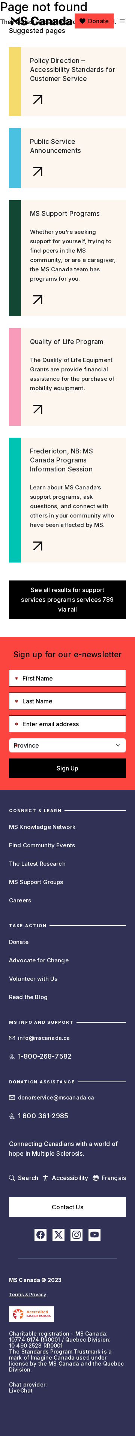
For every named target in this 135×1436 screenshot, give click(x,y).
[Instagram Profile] (76, 1235)
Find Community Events (42, 845)
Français (114, 1178)
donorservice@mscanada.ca (56, 1097)
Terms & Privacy (27, 1294)
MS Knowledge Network (42, 826)
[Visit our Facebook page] (40, 1235)
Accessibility (70, 1178)
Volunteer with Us (33, 978)
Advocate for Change (39, 960)
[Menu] (121, 21)
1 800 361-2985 (43, 1116)
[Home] (41, 20)
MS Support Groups (36, 882)
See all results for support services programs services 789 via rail (67, 599)
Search (28, 1178)
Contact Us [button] (67, 1207)
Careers (20, 900)
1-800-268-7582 (44, 1056)
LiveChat (21, 1390)
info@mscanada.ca (44, 1038)
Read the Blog (28, 997)
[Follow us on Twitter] (58, 1235)
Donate (98, 21)
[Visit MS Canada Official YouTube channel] (94, 1235)
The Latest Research (37, 863)
